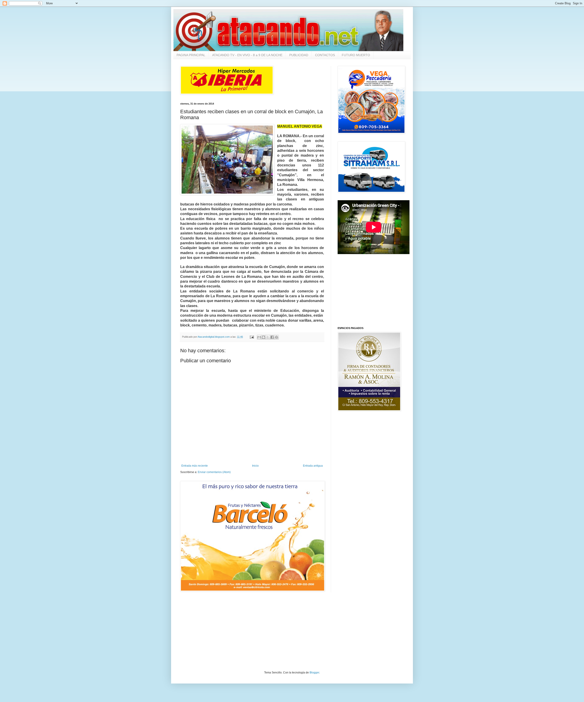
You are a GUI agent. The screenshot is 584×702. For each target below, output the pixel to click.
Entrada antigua (313, 465)
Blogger (314, 672)
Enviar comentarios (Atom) (214, 472)
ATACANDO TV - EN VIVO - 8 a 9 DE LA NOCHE (247, 55)
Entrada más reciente (194, 465)
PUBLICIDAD (298, 55)
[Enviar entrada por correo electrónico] (252, 336)
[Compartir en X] (268, 337)
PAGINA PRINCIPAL (191, 55)
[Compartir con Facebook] (272, 337)
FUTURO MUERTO (356, 55)
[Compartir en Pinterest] (276, 337)
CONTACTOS (325, 55)
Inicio (255, 465)
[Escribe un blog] (263, 337)
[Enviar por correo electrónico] (259, 337)
